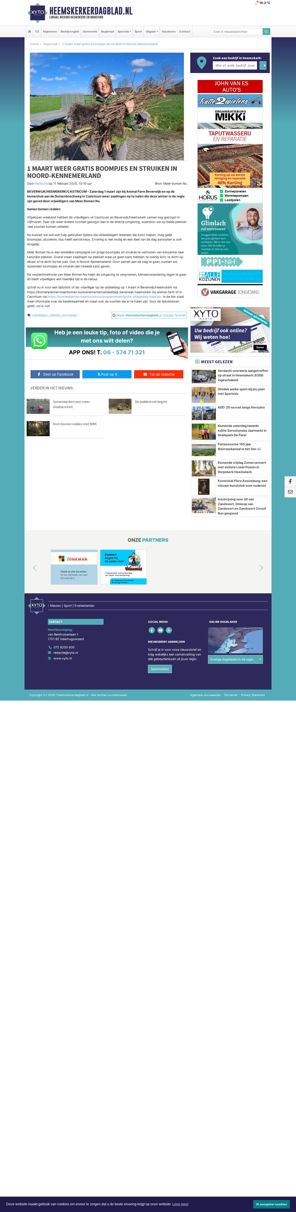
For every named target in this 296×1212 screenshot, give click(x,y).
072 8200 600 (64, 647)
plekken (55, 315)
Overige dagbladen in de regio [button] (232, 659)
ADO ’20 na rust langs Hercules (241, 407)
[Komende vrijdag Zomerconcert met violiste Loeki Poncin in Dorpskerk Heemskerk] (204, 468)
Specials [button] (123, 31)
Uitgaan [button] (151, 31)
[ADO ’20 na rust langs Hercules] (204, 413)
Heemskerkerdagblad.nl (91, 11)
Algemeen (50, 31)
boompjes (69, 315)
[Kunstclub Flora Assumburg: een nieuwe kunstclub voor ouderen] (204, 486)
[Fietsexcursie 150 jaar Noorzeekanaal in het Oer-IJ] (204, 450)
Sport (138, 31)
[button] (29, 568)
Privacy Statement (253, 695)
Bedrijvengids (70, 31)
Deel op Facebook (58, 374)
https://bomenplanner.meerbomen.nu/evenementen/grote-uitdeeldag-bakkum (104, 296)
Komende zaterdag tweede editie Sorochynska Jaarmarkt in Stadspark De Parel (242, 430)
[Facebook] (152, 630)
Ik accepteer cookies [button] (271, 1204)
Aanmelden (160, 669)
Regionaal (107, 31)
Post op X (109, 374)
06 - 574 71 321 (124, 352)
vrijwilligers (40, 315)
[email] (290, 492)
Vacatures (169, 31)
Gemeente (90, 31)
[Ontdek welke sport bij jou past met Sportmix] (204, 395)
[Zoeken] (266, 31)
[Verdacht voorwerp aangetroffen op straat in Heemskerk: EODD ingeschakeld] (204, 376)
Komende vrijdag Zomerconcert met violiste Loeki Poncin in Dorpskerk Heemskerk (242, 467)
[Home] (29, 31)
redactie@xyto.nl (66, 652)
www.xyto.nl (63, 658)
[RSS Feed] (169, 630)
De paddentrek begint (151, 401)
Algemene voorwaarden (205, 695)
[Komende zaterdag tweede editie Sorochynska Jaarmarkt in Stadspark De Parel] (204, 431)
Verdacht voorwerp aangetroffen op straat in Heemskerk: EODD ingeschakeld (243, 375)
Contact (184, 31)
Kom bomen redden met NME (75, 424)
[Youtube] (160, 630)
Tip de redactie (162, 374)
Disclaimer (231, 695)
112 (37, 31)
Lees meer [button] (180, 1204)
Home (34, 44)
